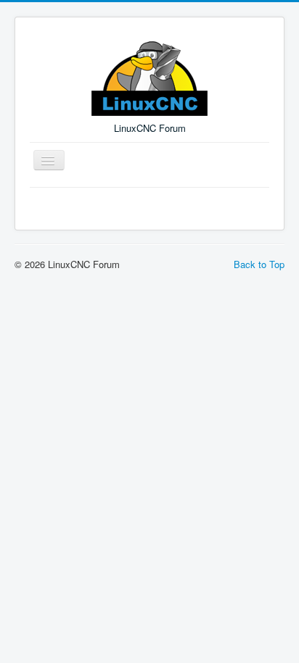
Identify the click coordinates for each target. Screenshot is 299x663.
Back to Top (259, 264)
